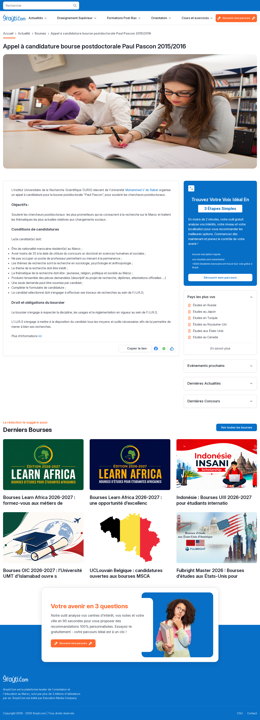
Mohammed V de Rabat (141, 190)
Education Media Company (60, 698)
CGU (240, 713)
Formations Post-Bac (122, 18)
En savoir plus (220, 348)
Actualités (36, 18)
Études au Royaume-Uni (210, 324)
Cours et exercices (195, 18)
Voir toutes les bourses (236, 427)
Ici (40, 336)
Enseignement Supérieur (75, 18)
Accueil (8, 33)
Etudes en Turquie (205, 318)
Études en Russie (204, 305)
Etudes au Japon (204, 311)
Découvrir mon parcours (236, 18)
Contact (252, 713)
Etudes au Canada (205, 337)
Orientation (159, 18)
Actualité (24, 33)
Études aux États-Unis (208, 331)
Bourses (40, 33)
